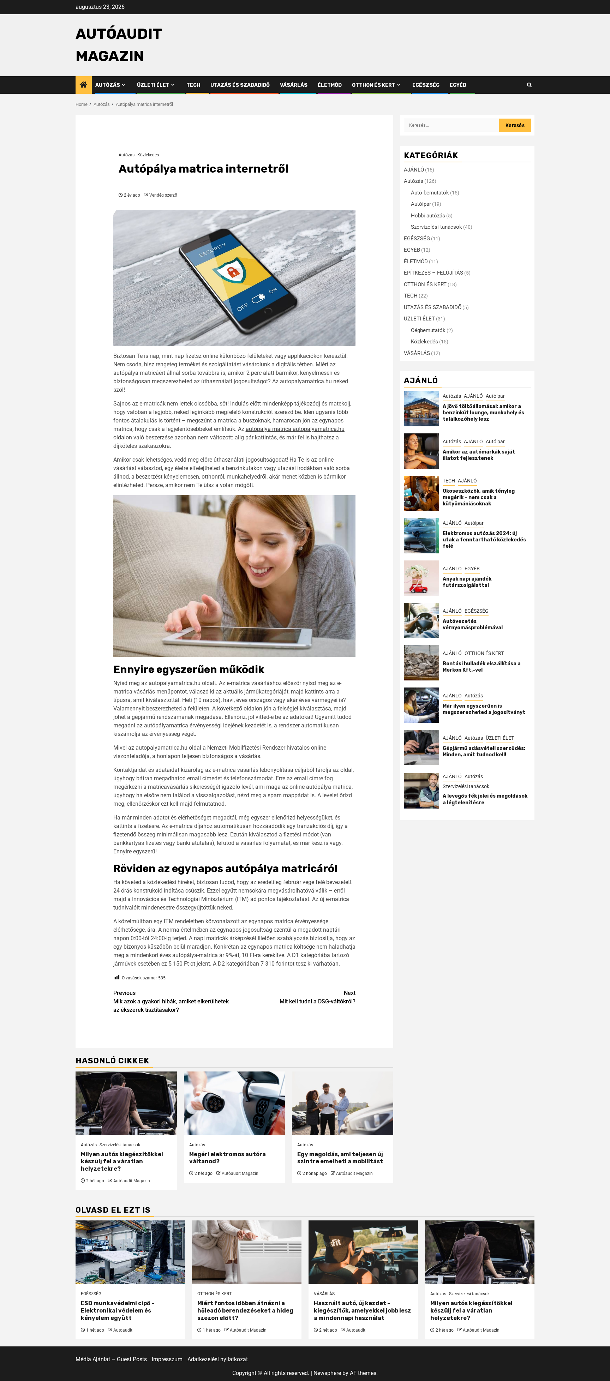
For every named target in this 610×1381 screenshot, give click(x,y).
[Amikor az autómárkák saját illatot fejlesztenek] (421, 451)
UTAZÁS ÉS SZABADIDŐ (240, 85)
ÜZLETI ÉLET (153, 85)
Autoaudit (122, 1330)
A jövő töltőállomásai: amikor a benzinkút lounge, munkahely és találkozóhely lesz (483, 412)
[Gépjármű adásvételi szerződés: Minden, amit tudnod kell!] (421, 747)
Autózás (107, 85)
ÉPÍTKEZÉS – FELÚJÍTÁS (433, 273)
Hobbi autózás (428, 215)
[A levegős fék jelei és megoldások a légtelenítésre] (421, 791)
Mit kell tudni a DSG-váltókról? (317, 997)
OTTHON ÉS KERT (373, 85)
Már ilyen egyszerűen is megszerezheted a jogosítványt (484, 709)
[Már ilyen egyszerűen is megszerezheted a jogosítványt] (421, 705)
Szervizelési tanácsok (120, 1144)
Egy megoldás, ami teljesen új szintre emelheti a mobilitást (340, 1158)
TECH (193, 85)
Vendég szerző (163, 195)
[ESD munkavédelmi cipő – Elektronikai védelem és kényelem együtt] (130, 1252)
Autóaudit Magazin (131, 1180)
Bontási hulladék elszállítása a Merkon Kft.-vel (482, 667)
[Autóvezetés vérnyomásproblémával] (421, 620)
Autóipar (421, 204)
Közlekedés (148, 154)
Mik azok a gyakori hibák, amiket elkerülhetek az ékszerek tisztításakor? (171, 1001)
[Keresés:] (451, 125)
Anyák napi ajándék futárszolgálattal (467, 582)
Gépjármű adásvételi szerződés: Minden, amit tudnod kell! (484, 751)
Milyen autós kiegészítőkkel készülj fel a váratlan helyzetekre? (122, 1161)
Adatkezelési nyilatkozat (217, 1359)
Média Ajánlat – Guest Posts (111, 1359)
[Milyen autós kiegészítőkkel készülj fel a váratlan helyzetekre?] (126, 1103)
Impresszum (167, 1359)
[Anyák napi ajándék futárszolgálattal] (421, 578)
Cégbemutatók (428, 330)
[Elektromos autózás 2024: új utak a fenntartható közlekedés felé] (421, 535)
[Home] (84, 85)
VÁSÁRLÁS (293, 85)
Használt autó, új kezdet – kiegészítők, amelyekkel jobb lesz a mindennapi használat (362, 1310)
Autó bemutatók (430, 193)
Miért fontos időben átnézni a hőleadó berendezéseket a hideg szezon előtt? (245, 1310)
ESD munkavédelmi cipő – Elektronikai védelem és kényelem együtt (118, 1310)
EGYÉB (458, 85)
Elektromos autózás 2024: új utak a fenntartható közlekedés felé (484, 539)
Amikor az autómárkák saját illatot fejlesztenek (479, 455)
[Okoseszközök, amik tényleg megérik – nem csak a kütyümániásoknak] (421, 493)
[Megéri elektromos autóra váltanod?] (234, 1103)
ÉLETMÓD (330, 85)
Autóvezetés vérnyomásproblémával (473, 624)
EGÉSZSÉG (425, 85)
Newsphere (327, 1373)
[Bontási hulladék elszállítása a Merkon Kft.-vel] (421, 662)
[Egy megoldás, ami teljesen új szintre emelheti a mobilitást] (342, 1103)
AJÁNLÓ (414, 170)
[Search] (529, 85)
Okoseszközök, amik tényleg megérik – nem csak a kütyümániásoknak (479, 497)
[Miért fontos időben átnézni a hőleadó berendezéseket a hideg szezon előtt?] (246, 1252)
